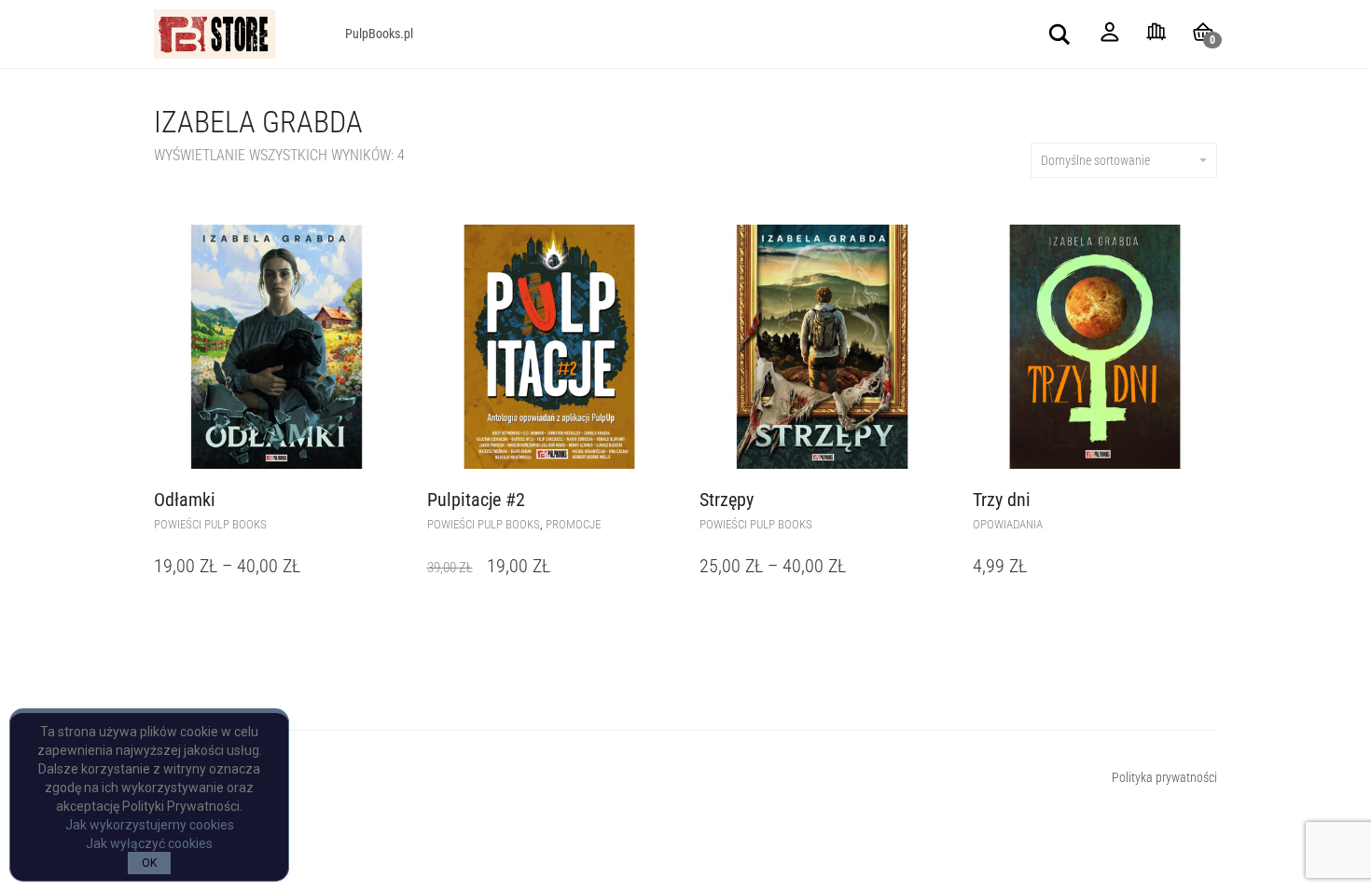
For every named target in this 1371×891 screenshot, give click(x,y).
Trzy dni (1002, 499)
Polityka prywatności (1164, 777)
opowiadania (1008, 524)
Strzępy (726, 499)
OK (149, 863)
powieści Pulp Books (210, 524)
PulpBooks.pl (379, 33)
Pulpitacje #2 (476, 499)
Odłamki (184, 499)
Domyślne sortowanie (1095, 160)
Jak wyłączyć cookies (149, 843)
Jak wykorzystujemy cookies (149, 824)
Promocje (573, 524)
